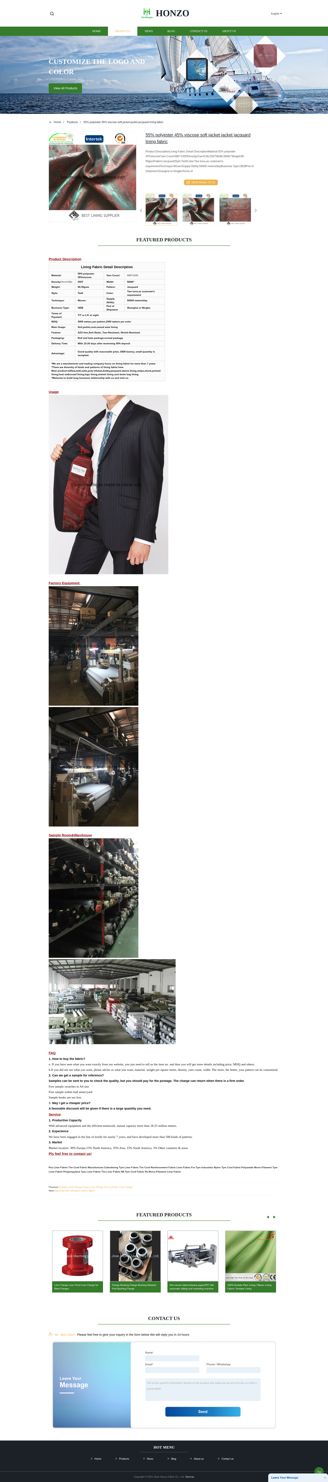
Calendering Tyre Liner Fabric (121, 1167)
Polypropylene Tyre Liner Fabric (82, 1171)
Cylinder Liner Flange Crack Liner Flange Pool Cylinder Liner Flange (96, 1187)
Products (122, 31)
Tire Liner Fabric (110, 1171)
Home (96, 31)
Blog (171, 31)
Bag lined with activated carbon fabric (74, 1190)
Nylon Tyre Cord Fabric (227, 1167)
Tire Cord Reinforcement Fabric (157, 1167)
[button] (52, 14)
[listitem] (164, 209)
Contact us (198, 31)
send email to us (203, 182)
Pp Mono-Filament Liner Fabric (163, 1171)
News (149, 31)
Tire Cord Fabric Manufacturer (85, 1167)
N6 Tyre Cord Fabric (132, 1171)
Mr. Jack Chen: (65, 1334)
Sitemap (189, 1476)
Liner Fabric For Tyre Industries (194, 1167)
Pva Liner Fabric (58, 1167)
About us (229, 31)
